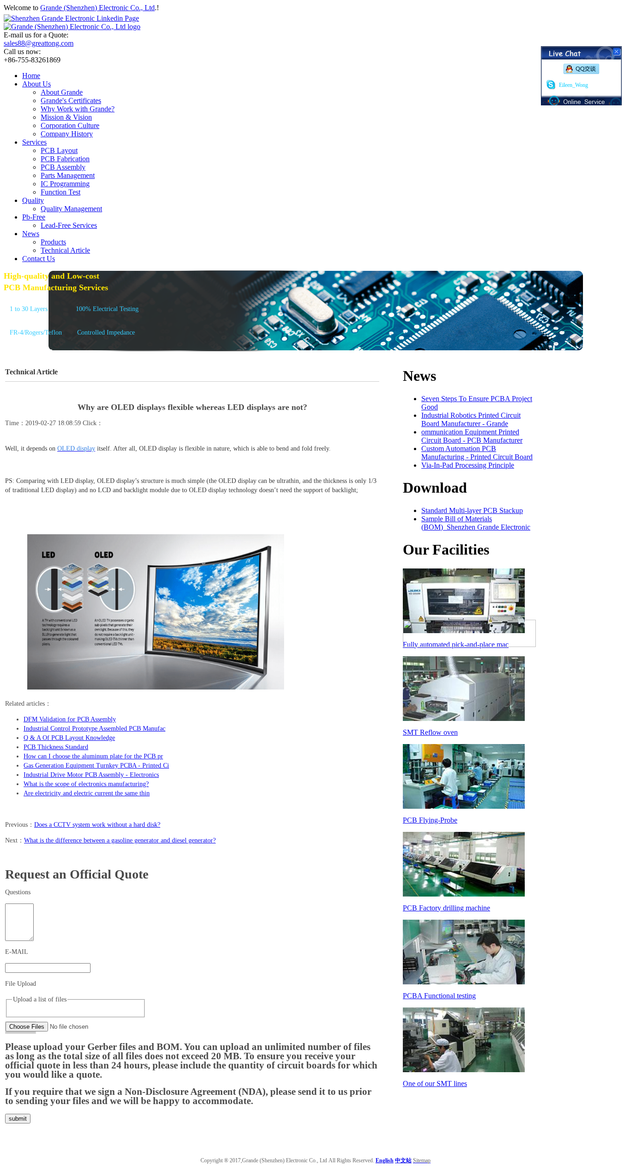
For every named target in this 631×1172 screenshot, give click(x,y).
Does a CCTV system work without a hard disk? (97, 824)
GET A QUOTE (28, 352)
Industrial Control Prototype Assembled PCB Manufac (94, 728)
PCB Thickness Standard (56, 747)
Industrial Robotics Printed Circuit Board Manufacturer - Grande (471, 419)
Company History (67, 134)
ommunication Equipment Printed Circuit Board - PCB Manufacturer (471, 436)
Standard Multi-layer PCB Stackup (472, 510)
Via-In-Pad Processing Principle (467, 465)
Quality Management (71, 209)
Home (31, 75)
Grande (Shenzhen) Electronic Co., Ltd (97, 8)
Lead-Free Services (69, 225)
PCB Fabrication (65, 159)
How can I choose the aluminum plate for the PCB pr (93, 756)
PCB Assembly (63, 167)
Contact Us (38, 258)
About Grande (62, 92)
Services (34, 142)
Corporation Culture (70, 125)
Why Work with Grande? (78, 109)
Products (53, 242)
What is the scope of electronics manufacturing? (86, 784)
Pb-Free (33, 217)
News (30, 234)
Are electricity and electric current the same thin (87, 793)
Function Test (60, 192)
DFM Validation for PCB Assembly (70, 719)
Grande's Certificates (71, 100)
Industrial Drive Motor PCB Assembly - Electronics (91, 774)
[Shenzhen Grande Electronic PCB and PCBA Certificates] (469, 644)
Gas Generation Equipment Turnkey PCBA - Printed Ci (96, 765)
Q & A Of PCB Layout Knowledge (69, 737)
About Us (36, 84)
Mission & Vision (66, 117)
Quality (33, 200)
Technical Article (65, 250)
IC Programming (65, 184)
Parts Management (68, 175)
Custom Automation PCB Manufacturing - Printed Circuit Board (477, 453)
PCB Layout (59, 150)
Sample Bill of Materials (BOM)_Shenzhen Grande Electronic (475, 523)
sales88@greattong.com (38, 43)
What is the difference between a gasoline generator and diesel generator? (120, 840)
